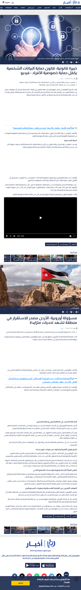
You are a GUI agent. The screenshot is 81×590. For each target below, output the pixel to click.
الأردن (60, 7)
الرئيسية (78, 7)
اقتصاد (23, 7)
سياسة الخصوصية (44, 586)
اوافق (20, 583)
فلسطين (47, 7)
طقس (39, 7)
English (7, 2)
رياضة (16, 7)
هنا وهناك (8, 7)
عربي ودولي (31, 7)
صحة (54, 7)
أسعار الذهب (69, 7)
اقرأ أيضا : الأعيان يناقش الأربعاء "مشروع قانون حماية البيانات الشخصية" (43, 128)
